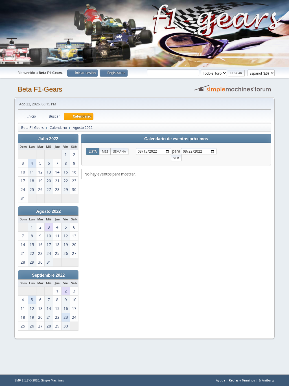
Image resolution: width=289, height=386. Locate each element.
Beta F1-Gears (40, 89)
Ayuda (220, 380)
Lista (93, 151)
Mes (105, 151)
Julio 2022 (48, 138)
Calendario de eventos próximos (176, 138)
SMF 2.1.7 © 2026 (26, 380)
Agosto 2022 (48, 211)
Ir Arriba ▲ (267, 380)
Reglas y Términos (242, 380)
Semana (119, 151)
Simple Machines (52, 380)
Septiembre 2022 (48, 275)
